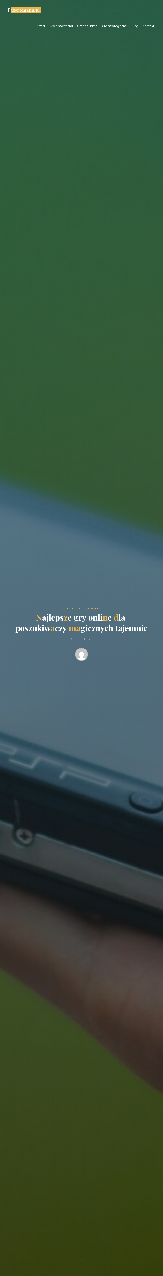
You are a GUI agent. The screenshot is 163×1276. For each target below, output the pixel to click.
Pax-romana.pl (24, 10)
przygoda (93, 608)
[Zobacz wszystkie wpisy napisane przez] (81, 655)
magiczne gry (70, 608)
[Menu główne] (153, 10)
